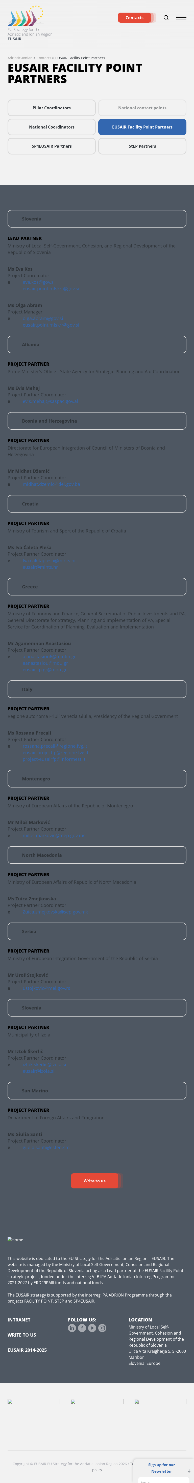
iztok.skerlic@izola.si (44, 1064)
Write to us (95, 1181)
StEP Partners (142, 146)
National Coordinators (52, 127)
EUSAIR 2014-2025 (27, 1350)
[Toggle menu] (181, 18)
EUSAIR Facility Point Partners (142, 127)
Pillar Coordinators (52, 108)
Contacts (134, 17)
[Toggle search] (166, 18)
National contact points (142, 108)
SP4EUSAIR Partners (52, 146)
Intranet (19, 1320)
